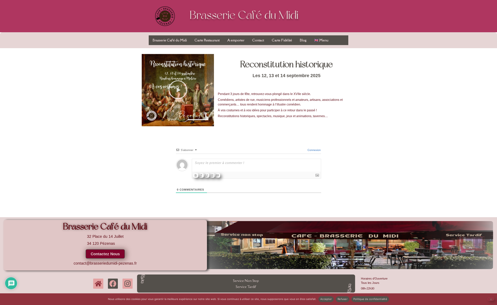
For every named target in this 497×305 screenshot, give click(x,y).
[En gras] (195, 175)
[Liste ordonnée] (212, 175)
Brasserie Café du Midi (244, 16)
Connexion (314, 150)
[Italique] (201, 175)
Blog (303, 40)
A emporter (235, 40)
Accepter (326, 299)
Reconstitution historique (286, 65)
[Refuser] (490, 299)
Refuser (343, 299)
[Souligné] (206, 175)
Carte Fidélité (282, 40)
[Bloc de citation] (217, 175)
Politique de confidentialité (370, 299)
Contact (258, 40)
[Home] (98, 283)
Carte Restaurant (207, 40)
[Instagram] (127, 283)
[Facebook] (113, 283)
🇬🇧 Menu (321, 40)
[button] (178, 90)
